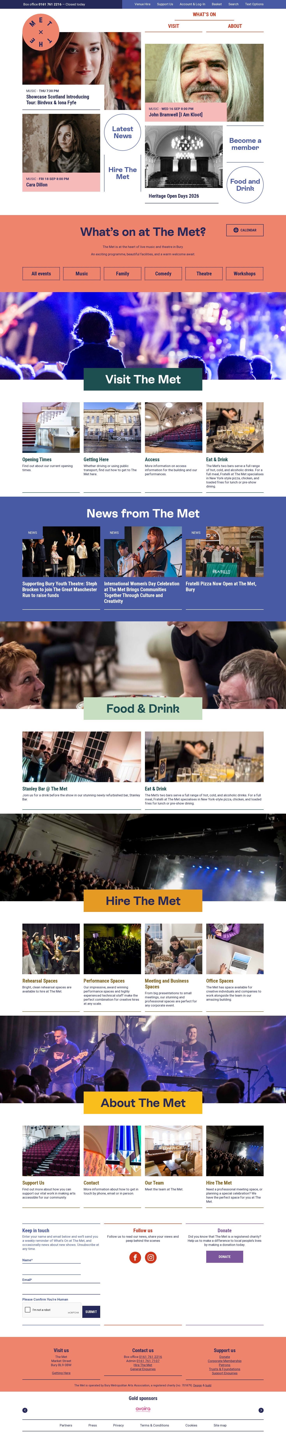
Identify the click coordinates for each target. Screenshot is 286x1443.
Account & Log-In (192, 4)
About (235, 26)
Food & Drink (143, 708)
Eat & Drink (217, 459)
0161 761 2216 (150, 1357)
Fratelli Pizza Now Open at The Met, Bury (221, 586)
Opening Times (37, 459)
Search (233, 4)
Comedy (163, 274)
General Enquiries (143, 1369)
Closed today (75, 4)
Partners (66, 1425)
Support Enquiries (225, 1373)
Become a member (245, 143)
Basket (217, 4)
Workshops (245, 274)
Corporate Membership (224, 1361)
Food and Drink (245, 184)
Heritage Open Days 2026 (174, 196)
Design (197, 1385)
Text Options (254, 4)
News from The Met (143, 513)
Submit (91, 1312)
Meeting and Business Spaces (167, 984)
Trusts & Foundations (224, 1369)
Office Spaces (219, 981)
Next (261, 1410)
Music (82, 274)
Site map (220, 1425)
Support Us (165, 4)
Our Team (154, 1183)
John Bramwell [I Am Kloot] (176, 115)
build (208, 1385)
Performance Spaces (104, 981)
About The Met (143, 1103)
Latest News (122, 132)
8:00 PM (187, 109)
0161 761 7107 (148, 1361)
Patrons (224, 1365)
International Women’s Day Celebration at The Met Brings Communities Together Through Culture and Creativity (141, 592)
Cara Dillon (36, 185)
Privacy (118, 1425)
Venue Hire (142, 4)
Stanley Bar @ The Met (44, 789)
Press (93, 1425)
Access (152, 459)
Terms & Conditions (154, 1425)
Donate (225, 1257)
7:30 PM (52, 91)
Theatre (204, 274)
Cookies (191, 1425)
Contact (91, 1183)
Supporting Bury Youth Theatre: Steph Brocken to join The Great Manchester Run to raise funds (59, 589)
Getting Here (96, 459)
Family (122, 274)
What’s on (204, 14)
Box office (42, 4)
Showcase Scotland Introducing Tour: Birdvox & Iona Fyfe (57, 99)
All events (41, 274)
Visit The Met (143, 379)
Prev (24, 1410)
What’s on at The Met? (143, 232)
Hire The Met (122, 173)
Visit (173, 26)
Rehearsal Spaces (40, 981)
